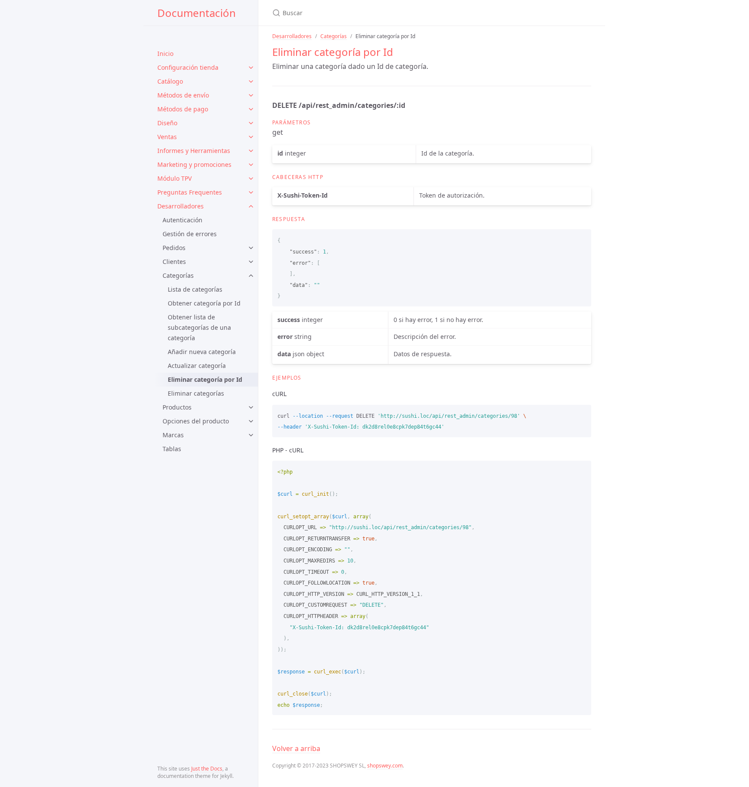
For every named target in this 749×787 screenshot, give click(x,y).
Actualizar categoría (197, 365)
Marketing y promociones (194, 164)
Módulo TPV (174, 178)
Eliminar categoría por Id (205, 379)
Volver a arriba (296, 748)
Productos (177, 407)
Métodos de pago (182, 109)
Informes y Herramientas (193, 150)
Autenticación (182, 220)
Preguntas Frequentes (189, 192)
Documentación (196, 13)
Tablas (172, 449)
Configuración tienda (187, 67)
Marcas (173, 435)
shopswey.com (385, 765)
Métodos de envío (183, 95)
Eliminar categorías (196, 393)
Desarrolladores (180, 206)
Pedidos (174, 248)
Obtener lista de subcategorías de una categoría (199, 327)
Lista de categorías (195, 289)
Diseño (167, 123)
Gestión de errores (190, 234)
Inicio (165, 53)
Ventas (167, 137)
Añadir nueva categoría (202, 352)
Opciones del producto (196, 421)
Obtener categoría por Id (204, 303)
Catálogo (170, 81)
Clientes (174, 261)
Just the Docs (206, 768)
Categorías (178, 275)
